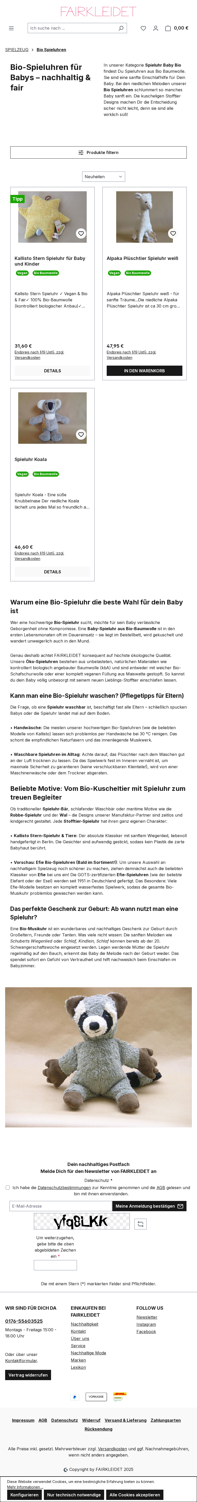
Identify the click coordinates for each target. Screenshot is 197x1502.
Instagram (146, 1324)
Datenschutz (64, 1420)
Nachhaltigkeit (84, 1324)
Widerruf (91, 1420)
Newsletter (146, 1317)
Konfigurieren (24, 1494)
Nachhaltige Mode (88, 1352)
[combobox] (71, 28)
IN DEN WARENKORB (144, 370)
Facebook (146, 1331)
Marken (78, 1360)
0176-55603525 (24, 1321)
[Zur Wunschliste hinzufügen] (81, 233)
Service (78, 1345)
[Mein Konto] (156, 28)
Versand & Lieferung (125, 1420)
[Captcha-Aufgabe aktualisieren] (140, 1224)
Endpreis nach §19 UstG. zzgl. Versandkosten (39, 355)
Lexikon (78, 1367)
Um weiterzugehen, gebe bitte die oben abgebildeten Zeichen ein (55, 1247)
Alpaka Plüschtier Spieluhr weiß (142, 258)
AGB (160, 1187)
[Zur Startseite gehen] (98, 11)
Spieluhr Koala (31, 459)
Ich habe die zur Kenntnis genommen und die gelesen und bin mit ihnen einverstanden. (101, 1190)
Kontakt (78, 1331)
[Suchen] (121, 28)
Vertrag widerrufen (28, 1375)
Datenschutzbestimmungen (64, 1187)
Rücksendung (98, 1429)
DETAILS (52, 370)
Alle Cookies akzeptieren (135, 1494)
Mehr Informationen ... (25, 1487)
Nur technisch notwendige (74, 1494)
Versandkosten (112, 1448)
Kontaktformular (21, 1360)
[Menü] (11, 28)
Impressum (23, 1420)
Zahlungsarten (166, 1420)
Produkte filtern (102, 152)
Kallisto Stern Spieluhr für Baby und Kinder (50, 261)
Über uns (80, 1338)
